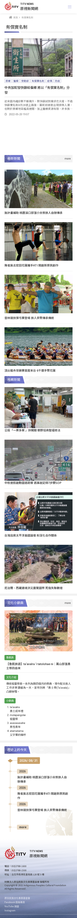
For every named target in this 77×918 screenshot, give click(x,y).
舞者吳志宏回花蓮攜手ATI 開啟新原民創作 (31, 265)
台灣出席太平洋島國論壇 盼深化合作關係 (30, 535)
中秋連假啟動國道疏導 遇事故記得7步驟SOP (32, 483)
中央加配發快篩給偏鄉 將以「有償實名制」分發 (37, 90)
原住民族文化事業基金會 (17, 898)
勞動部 (25, 81)
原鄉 (8, 81)
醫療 (15, 81)
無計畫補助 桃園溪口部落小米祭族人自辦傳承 (33, 212)
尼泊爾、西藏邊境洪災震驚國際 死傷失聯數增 (33, 588)
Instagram (9, 910)
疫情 (49, 81)
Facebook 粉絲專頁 (14, 902)
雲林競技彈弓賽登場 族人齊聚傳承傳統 (29, 318)
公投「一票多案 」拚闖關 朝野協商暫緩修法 (32, 430)
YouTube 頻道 (11, 906)
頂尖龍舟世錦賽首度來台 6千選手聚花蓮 (30, 370)
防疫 (57, 81)
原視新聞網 (29, 8)
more (23, 827)
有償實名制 (38, 81)
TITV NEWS (27, 4)
